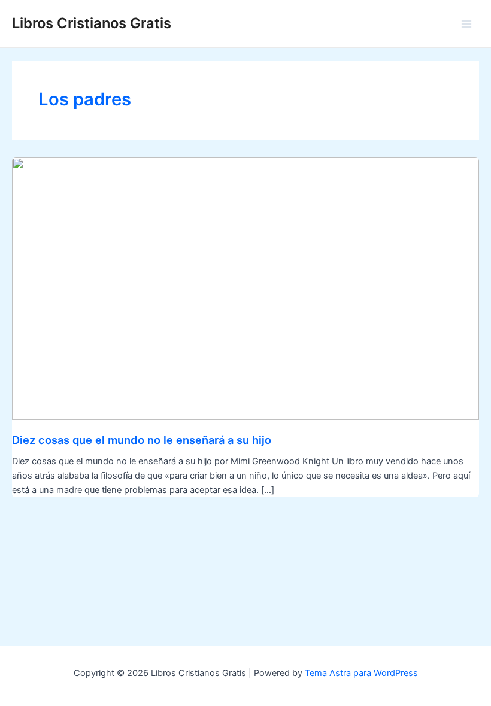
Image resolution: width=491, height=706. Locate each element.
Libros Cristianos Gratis (91, 23)
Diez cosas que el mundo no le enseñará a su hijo (141, 439)
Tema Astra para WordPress (361, 673)
